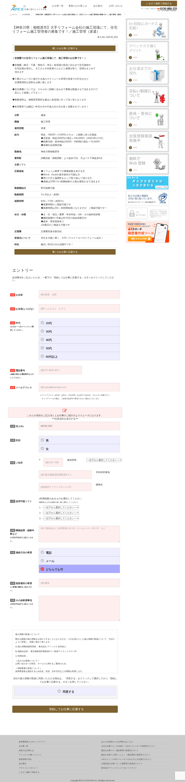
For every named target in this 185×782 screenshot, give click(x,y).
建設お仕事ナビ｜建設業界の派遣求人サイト (120, 750)
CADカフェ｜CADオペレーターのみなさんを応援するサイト (126, 759)
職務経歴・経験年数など (22, 535)
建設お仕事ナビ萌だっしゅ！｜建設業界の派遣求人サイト (125, 754)
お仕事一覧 (57, 5)
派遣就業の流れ (25, 759)
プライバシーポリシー (28, 768)
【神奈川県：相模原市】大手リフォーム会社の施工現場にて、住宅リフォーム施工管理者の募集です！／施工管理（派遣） (78, 14)
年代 (22, 326)
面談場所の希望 (21, 587)
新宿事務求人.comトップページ (32, 741)
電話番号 (22, 374)
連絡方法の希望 (21, 552)
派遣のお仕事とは (26, 750)
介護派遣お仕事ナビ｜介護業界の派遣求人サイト (122, 763)
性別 (16, 440)
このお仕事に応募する (66, 48)
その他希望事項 (21, 604)
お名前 (17, 294)
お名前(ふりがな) (22, 308)
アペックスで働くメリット (30, 754)
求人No (17, 426)
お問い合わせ (116, 5)
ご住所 (17, 462)
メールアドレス (21, 387)
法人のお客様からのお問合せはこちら (117, 741)
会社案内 (97, 5)
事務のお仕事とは (78, 5)
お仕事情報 (26, 14)
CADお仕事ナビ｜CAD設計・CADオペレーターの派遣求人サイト (128, 746)
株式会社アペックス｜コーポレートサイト (119, 768)
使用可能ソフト (21, 501)
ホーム (14, 14)
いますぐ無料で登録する (159, 3)
